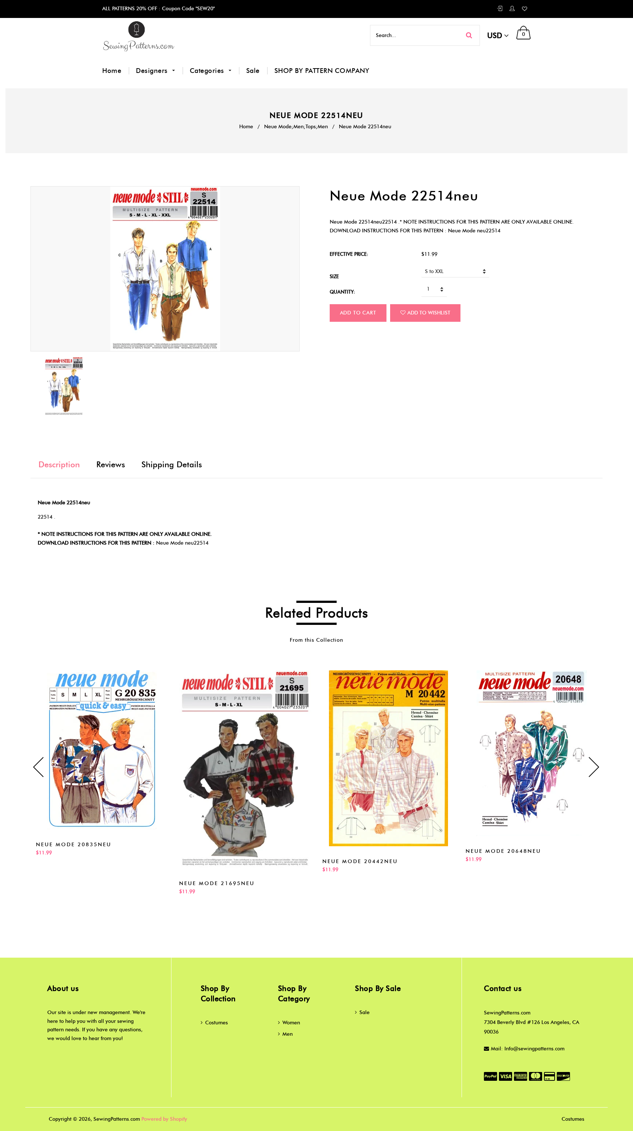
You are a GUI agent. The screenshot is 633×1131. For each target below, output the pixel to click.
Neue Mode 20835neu (73, 844)
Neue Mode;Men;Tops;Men (296, 127)
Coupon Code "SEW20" (187, 8)
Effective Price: (349, 254)
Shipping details (171, 464)
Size (334, 276)
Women (291, 1023)
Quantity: (342, 292)
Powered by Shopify (164, 1119)
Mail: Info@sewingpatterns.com (527, 1049)
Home (111, 71)
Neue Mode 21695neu (217, 883)
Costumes (216, 1023)
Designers (153, 71)
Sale (253, 71)
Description (59, 464)
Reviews (110, 464)
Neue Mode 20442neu (360, 861)
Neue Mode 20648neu (503, 851)
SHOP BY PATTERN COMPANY (322, 71)
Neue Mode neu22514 (182, 543)
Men (287, 1034)
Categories (208, 71)
